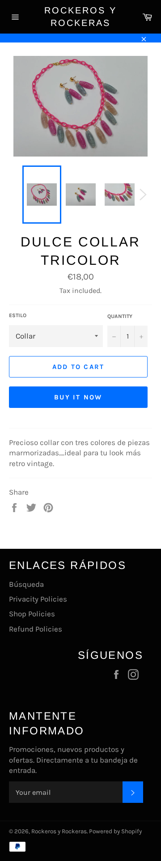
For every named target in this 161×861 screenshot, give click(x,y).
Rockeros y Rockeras (80, 16)
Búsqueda (26, 584)
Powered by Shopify (115, 831)
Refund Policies (35, 628)
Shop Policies (32, 613)
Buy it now (78, 397)
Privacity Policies (38, 598)
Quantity (119, 316)
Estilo (17, 315)
